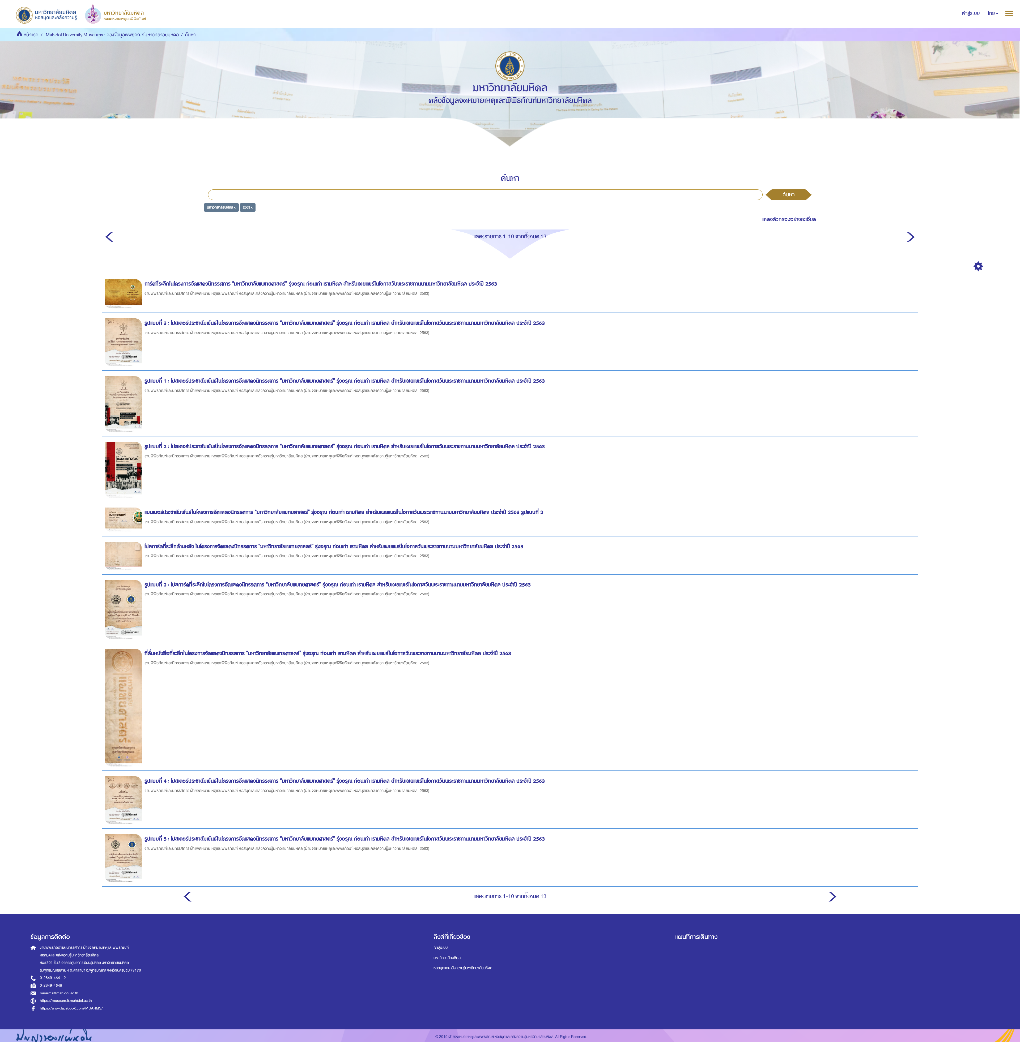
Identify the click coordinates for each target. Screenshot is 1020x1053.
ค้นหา (789, 194)
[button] (993, 13)
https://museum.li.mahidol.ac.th (66, 1000)
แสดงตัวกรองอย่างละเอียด (789, 219)
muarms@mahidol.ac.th (59, 993)
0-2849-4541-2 (53, 977)
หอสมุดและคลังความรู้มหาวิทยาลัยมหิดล (463, 968)
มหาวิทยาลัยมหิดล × (221, 207)
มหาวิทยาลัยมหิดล (447, 958)
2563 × (248, 207)
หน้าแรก (31, 35)
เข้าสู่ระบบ (441, 947)
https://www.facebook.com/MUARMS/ (71, 1008)
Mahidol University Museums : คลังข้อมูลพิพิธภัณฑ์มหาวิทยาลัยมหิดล (112, 35)
